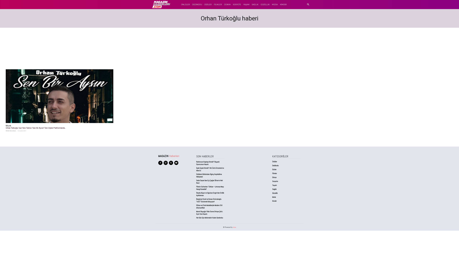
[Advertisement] (229, 45)
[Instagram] (166, 163)
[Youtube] (176, 163)
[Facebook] (160, 163)
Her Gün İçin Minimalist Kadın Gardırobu (209, 218)
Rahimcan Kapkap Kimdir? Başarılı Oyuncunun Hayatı (207, 163)
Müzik (8, 126)
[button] (308, 4)
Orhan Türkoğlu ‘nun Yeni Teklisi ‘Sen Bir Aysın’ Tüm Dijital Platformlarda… (36, 128)
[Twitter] (171, 163)
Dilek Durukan (11, 131)
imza (234, 227)
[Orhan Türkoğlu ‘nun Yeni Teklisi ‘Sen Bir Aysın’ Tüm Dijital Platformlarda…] (59, 96)
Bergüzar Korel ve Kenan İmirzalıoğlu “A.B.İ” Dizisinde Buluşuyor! (208, 200)
